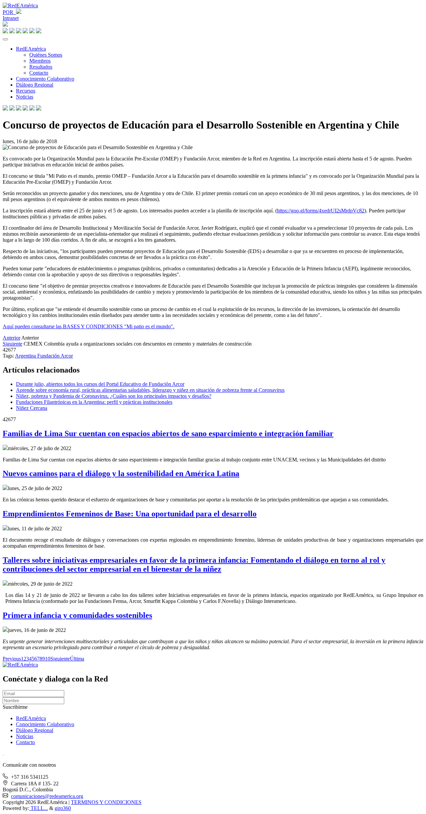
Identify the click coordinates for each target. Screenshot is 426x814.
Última (77, 659)
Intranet (11, 18)
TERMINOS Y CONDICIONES (106, 802)
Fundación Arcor (55, 356)
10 (47, 659)
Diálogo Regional (34, 85)
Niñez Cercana (31, 408)
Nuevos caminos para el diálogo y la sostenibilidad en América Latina (121, 473)
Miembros (40, 61)
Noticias (24, 97)
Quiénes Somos (45, 55)
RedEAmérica (31, 49)
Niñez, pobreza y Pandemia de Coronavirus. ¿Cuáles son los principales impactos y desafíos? (113, 396)
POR (9, 12)
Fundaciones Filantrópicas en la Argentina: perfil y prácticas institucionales (94, 402)
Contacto (38, 73)
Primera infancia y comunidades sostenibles (77, 615)
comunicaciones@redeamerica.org (47, 796)
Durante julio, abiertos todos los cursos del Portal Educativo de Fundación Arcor (100, 384)
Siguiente (12, 344)
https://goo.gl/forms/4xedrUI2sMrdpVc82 (320, 210)
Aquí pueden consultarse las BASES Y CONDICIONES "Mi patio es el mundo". (88, 326)
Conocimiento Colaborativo (45, 79)
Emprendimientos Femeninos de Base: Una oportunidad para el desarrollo (130, 513)
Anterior (11, 338)
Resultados (40, 67)
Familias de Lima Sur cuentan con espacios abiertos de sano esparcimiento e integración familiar (168, 433)
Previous (12, 659)
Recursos (25, 91)
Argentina (26, 356)
